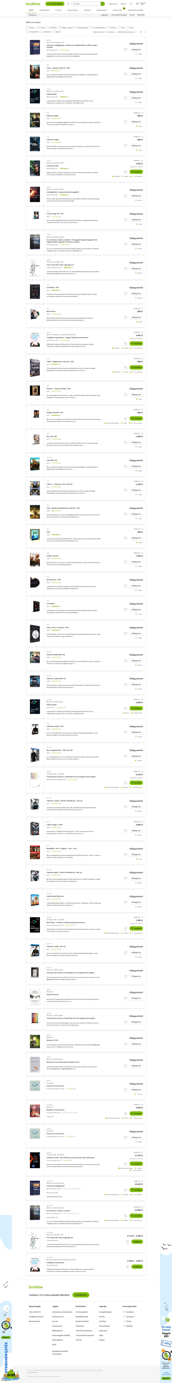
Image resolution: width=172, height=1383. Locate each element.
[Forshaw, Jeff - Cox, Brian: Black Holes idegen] (35, 925)
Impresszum (57, 1326)
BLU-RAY (49, 457)
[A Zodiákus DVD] (35, 607)
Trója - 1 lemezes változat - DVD (58, 68)
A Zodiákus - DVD (53, 287)
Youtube (129, 1326)
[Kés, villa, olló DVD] (35, 439)
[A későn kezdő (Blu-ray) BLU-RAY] (35, 899)
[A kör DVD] (35, 535)
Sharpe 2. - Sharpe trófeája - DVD (59, 389)
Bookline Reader (82, 1321)
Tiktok (128, 1321)
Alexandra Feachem (69, 335)
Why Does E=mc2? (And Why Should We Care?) (63, 1062)
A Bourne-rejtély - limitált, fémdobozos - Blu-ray (64, 872)
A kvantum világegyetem (56, 1186)
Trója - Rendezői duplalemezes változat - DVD (63, 508)
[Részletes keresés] (68, 4)
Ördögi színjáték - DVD (55, 412)
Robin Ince (57, 335)
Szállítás (102, 1321)
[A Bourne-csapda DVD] (35, 144)
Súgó (101, 1335)
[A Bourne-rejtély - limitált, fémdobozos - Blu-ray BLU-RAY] (35, 876)
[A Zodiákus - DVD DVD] (35, 291)
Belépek (123, 4)
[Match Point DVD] (35, 314)
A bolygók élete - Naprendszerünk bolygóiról (63, 192)
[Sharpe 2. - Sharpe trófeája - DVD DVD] (35, 391)
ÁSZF (54, 1344)
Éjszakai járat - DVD (54, 580)
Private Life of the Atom (55, 1086)
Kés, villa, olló (52, 436)
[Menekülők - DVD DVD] (35, 852)
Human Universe (53, 995)
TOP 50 (79, 1340)
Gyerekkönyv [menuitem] (45, 10)
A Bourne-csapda (53, 140)
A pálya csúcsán (52, 556)
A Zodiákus (51, 604)
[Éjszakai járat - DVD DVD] (35, 582)
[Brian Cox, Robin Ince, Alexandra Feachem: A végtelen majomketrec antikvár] (35, 1264)
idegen (49, 771)
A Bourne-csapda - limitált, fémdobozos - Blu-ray (64, 801)
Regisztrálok (113, 4)
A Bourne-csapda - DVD (55, 726)
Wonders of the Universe (55, 1110)
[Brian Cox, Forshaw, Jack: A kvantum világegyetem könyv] (35, 47)
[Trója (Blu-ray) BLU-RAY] (35, 464)
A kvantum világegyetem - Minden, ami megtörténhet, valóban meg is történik (72, 46)
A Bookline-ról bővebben (62, 1312)
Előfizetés (141, 15)
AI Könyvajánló (56, 4)
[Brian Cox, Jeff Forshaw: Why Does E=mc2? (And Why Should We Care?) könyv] (35, 1064)
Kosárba (137, 172)
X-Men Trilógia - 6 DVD (55, 825)
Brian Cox (50, 42)
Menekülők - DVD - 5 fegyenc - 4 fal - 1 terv (62, 849)
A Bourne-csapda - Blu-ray (56, 946)
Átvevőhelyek (104, 1326)
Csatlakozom (81, 1294)
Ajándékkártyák (82, 1316)
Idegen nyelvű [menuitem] (102, 10)
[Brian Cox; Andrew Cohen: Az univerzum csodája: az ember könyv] (35, 242)
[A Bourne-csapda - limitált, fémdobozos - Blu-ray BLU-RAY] (35, 804)
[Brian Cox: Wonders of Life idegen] (35, 1041)
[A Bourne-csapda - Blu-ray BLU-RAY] (35, 950)
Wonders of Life (52, 1040)
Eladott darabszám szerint (126, 32)
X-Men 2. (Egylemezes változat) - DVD (60, 362)
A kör (48, 532)
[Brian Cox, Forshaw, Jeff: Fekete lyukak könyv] (35, 96)
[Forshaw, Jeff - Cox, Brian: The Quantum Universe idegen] (35, 779)
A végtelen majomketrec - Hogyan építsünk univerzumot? (67, 338)
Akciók (132, 15)
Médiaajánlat (57, 1330)
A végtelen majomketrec (55, 1263)
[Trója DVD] (35, 512)
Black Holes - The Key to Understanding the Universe (66, 923)
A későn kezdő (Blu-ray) (55, 896)
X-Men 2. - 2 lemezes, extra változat (59, 484)
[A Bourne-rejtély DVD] (35, 120)
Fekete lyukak (52, 94)
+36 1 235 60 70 (35, 1312)
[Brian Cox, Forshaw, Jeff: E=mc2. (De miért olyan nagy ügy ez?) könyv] (35, 268)
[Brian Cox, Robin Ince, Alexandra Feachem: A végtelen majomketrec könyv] (35, 339)
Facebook (130, 1312)
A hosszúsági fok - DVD (55, 214)
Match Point (51, 311)
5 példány (137, 1241)
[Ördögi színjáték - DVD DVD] (35, 414)
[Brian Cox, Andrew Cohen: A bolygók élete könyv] (35, 194)
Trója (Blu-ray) (52, 460)
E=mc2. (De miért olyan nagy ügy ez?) (60, 265)
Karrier (55, 1321)
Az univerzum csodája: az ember (58, 1211)
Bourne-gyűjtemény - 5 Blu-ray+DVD (60, 750)
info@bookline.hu (36, 1316)
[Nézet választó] (140, 32)
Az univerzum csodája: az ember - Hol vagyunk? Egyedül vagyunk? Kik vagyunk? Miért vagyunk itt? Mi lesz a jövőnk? (72, 241)
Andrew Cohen (59, 163)
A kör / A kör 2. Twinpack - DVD (58, 628)
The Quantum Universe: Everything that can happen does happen (70, 973)
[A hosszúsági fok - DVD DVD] (35, 215)
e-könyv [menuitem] (58, 10)
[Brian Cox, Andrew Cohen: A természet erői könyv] (35, 168)
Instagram (130, 1316)
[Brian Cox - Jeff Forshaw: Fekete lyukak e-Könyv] (35, 706)
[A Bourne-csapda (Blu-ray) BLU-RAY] (35, 681)
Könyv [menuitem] (31, 10)
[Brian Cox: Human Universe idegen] (35, 996)
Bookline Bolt (34, 1321)
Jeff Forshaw (58, 702)
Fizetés (102, 1316)
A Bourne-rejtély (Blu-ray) (56, 655)
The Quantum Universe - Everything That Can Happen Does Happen (71, 777)
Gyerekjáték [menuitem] (119, 9)
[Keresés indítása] (103, 4)
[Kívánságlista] (131, 4)
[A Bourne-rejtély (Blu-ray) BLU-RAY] (35, 657)
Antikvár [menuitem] (87, 10)
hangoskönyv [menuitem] (72, 10)
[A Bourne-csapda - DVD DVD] (35, 729)
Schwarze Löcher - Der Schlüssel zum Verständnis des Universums (71, 1158)
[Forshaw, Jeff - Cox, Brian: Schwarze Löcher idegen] (35, 1160)
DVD (48, 65)
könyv (49, 40)
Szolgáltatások (105, 1312)
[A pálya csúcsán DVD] (35, 560)
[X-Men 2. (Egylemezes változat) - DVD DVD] (35, 368)
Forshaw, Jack (59, 42)
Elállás (102, 1340)
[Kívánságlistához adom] (126, 49)
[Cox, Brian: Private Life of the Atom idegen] (35, 1086)
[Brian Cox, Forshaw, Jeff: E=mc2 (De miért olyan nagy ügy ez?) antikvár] (35, 1240)
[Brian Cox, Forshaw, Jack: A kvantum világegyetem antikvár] (35, 1188)
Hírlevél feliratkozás (84, 1330)
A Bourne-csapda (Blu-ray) (56, 679)
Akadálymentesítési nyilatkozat (60, 1352)
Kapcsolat (103, 1330)
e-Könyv (49, 699)
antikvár (50, 1105)
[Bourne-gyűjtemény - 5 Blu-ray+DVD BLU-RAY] (35, 755)
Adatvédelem (57, 1340)
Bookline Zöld (58, 1316)
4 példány (137, 1266)
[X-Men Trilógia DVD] (35, 828)
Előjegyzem (136, 49)
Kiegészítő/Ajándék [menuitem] (135, 10)
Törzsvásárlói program (119, 15)
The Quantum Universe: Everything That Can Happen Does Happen (71, 1018)
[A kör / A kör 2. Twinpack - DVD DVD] (35, 633)
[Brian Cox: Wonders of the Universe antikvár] (35, 1111)
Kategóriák (32, 15)
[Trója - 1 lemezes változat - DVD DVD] (35, 72)
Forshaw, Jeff (58, 91)
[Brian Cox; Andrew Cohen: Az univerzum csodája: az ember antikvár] (35, 1212)
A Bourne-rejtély (52, 116)
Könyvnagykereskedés (61, 1335)
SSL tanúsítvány (32, 1372)
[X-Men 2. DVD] (35, 488)
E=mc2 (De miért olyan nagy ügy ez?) (60, 1238)
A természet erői (53, 166)
